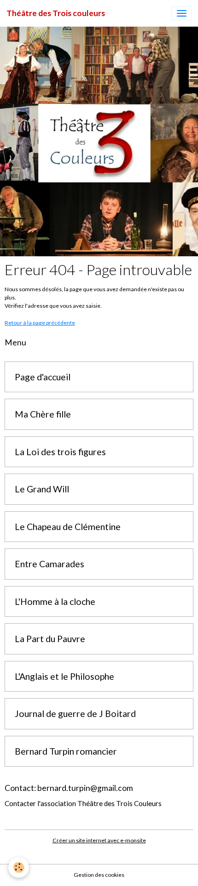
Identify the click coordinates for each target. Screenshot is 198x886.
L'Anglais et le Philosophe (64, 676)
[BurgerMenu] (181, 13)
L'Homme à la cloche (55, 601)
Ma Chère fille (43, 414)
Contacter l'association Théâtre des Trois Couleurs (83, 803)
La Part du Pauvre (50, 638)
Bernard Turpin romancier (66, 751)
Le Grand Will (42, 489)
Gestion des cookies (99, 874)
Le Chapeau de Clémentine (68, 526)
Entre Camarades (49, 564)
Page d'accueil (42, 377)
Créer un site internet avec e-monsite (99, 840)
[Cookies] (18, 867)
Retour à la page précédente (40, 322)
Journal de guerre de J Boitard (75, 713)
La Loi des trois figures (60, 451)
